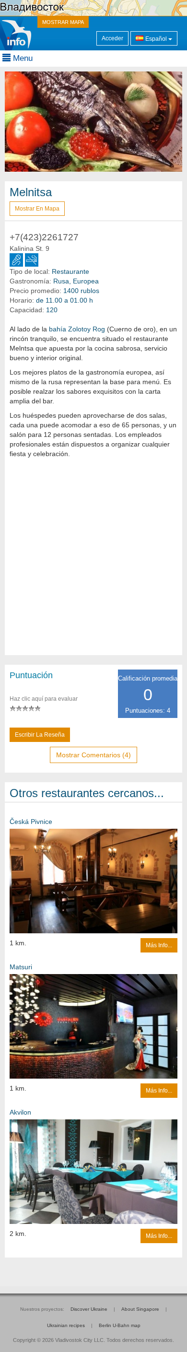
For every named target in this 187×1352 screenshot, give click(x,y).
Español (156, 38)
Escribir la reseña (40, 734)
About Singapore (140, 1309)
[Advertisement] (93, 561)
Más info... (159, 945)
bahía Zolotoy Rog (77, 329)
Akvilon (20, 1112)
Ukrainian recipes (66, 1325)
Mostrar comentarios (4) (93, 755)
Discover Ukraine (88, 1309)
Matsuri (21, 967)
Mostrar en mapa (37, 208)
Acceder (112, 38)
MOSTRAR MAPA (63, 22)
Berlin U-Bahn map (119, 1325)
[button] (18, 121)
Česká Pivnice (31, 821)
